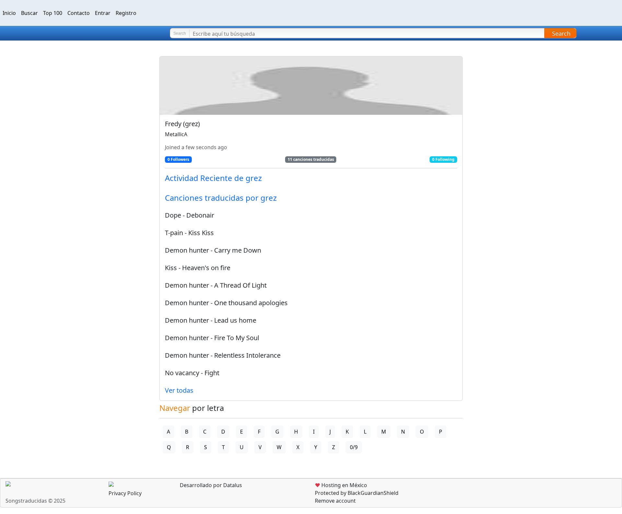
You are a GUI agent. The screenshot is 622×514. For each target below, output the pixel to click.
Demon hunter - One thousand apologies (226, 302)
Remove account (335, 500)
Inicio (9, 13)
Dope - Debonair (189, 215)
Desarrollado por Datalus (210, 485)
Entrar (102, 13)
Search (561, 33)
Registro (126, 13)
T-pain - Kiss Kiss (189, 232)
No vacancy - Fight (192, 372)
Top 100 (52, 13)
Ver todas (179, 390)
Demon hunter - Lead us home (210, 320)
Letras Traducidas (43, 33)
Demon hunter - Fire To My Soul (212, 337)
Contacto (78, 13)
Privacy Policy (125, 493)
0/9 (354, 447)
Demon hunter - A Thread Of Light (216, 285)
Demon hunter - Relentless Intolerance (223, 355)
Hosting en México (341, 485)
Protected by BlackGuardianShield (356, 492)
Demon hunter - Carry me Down (213, 250)
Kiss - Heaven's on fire (197, 267)
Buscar (29, 13)
